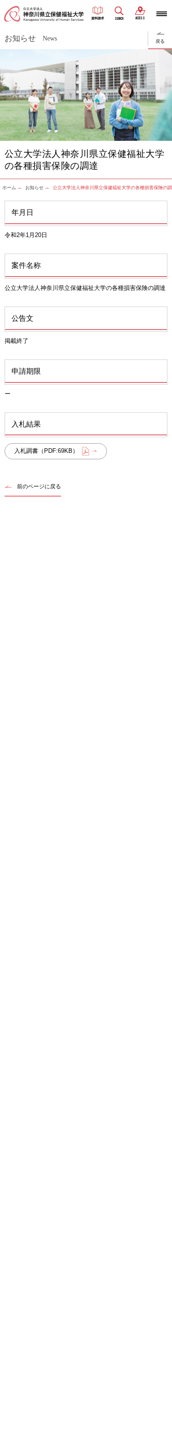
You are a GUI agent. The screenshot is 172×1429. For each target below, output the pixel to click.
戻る (160, 41)
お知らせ (34, 187)
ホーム (9, 187)
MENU (161, 14)
